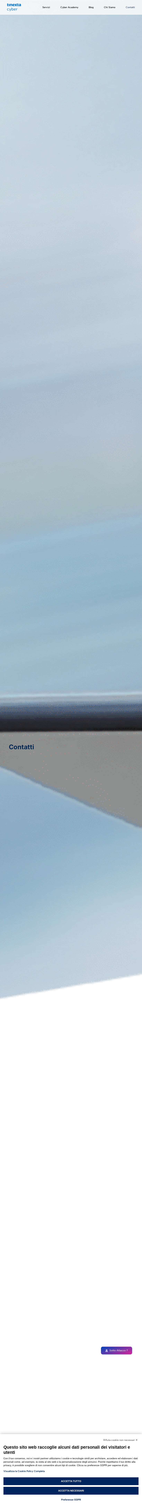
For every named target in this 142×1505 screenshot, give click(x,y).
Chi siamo (109, 7)
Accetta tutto (71, 1481)
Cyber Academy (69, 7)
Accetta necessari (71, 1490)
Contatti (130, 7)
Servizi (46, 7)
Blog (91, 7)
